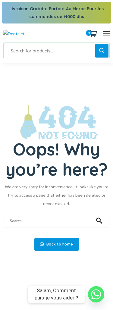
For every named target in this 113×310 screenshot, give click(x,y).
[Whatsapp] (96, 294)
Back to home (59, 244)
